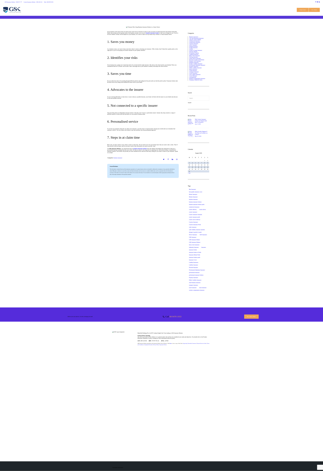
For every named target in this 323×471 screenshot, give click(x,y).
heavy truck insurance (194, 244)
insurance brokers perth (194, 257)
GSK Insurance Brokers (194, 242)
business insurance (193, 199)
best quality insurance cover (195, 192)
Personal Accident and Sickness (196, 59)
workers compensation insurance (196, 290)
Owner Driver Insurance (195, 58)
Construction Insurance (194, 42)
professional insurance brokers (196, 275)
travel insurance (192, 287)
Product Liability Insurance (195, 63)
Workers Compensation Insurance (197, 78)
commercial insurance (194, 207)
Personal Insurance (193, 267)
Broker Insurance (193, 194)
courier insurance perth (194, 217)
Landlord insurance (193, 54)
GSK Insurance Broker (194, 239)
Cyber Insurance (193, 45)
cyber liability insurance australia (197, 229)
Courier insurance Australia (195, 214)
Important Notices (163, 344)
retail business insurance (194, 282)
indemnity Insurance (194, 247)
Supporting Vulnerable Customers (189, 343)
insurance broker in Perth (195, 252)
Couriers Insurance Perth (195, 224)
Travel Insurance (193, 73)
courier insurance (193, 212)
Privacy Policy (156, 344)
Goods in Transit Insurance (195, 50)
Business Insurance (118, 158)
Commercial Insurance (194, 41)
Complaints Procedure (148, 344)
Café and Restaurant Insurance (196, 38)
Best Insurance (192, 189)
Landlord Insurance (193, 262)
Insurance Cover (193, 260)
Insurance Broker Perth (194, 255)
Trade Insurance (193, 70)
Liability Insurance (193, 265)
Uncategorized (192, 77)
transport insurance (193, 285)
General (191, 49)
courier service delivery (194, 219)
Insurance (203, 247)
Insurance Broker (193, 51)
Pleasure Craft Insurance (195, 61)
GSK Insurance (192, 237)
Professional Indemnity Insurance (197, 65)
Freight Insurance (193, 47)
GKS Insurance (203, 234)
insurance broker (193, 249)
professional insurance (194, 272)
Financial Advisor (193, 46)
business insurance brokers (140, 148)
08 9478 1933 (175, 316)
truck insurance (202, 287)
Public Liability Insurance (195, 67)
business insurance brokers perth (196, 204)
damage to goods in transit (195, 232)
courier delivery (193, 209)
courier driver (202, 209)
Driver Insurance (193, 234)
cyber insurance (192, 227)
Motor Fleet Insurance (194, 55)
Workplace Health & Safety (195, 80)
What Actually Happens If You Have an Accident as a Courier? (201, 133)
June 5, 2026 (198, 124)
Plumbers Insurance (194, 62)
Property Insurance (193, 66)
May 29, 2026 (198, 136)
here (171, 343)
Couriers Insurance (193, 43)
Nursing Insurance (193, 57)
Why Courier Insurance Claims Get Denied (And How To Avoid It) (201, 121)
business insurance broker (152, 33)
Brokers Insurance (193, 197)
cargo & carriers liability (195, 39)
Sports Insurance (193, 69)
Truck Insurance (193, 76)
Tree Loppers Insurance (195, 74)
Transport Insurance (194, 71)
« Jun (189, 173)
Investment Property (194, 53)
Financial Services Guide (201, 343)
